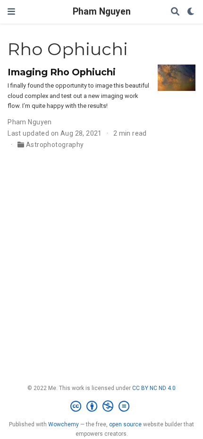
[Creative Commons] (101, 406)
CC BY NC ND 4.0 (154, 388)
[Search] (175, 12)
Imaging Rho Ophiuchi (62, 72)
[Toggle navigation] (11, 11)
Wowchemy (63, 424)
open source (125, 424)
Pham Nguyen (102, 11)
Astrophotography (55, 144)
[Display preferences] (191, 12)
